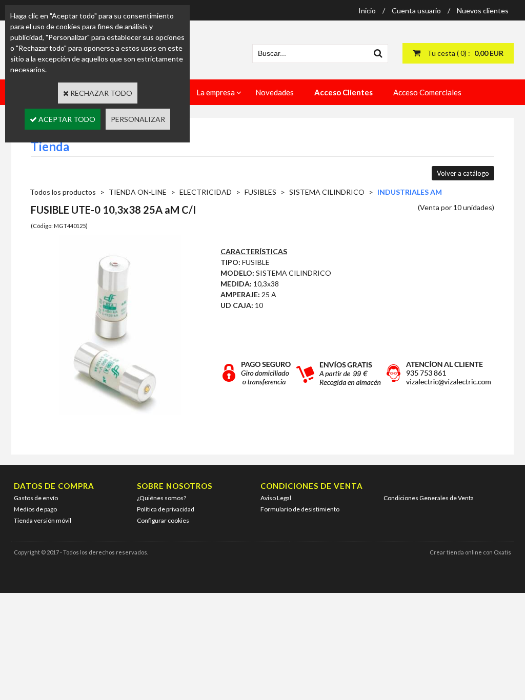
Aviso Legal (275, 498)
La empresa (215, 92)
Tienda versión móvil (42, 520)
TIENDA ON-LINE (138, 192)
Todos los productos (63, 192)
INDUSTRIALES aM (409, 192)
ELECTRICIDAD (205, 192)
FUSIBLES (260, 192)
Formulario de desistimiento (299, 509)
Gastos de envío (36, 498)
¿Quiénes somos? (161, 498)
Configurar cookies (163, 520)
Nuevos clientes (483, 10)
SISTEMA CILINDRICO (327, 192)
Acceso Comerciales (427, 92)
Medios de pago (35, 509)
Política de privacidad (165, 509)
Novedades (274, 92)
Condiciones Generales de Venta (428, 498)
